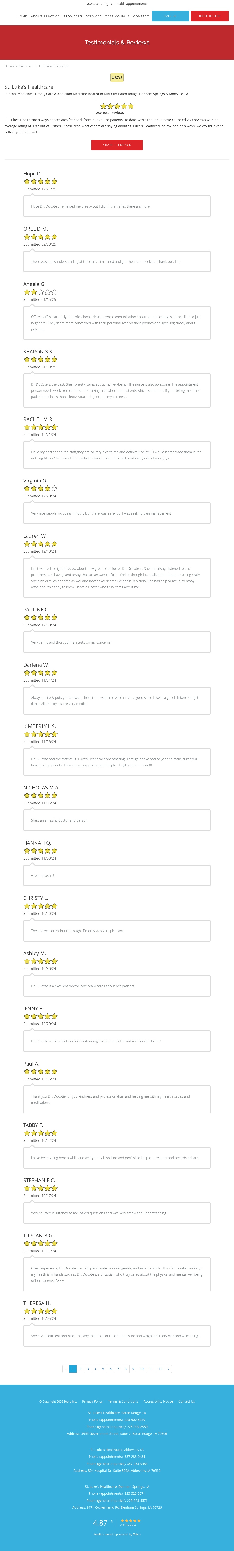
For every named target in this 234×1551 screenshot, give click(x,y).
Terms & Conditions (123, 1401)
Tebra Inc (70, 1401)
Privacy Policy (92, 1401)
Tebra (137, 1534)
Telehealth (117, 3)
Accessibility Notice (158, 1401)
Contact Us (186, 1401)
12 (160, 1369)
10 (142, 1369)
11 (151, 1369)
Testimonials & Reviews (54, 66)
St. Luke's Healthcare (18, 66)
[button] (210, 16)
